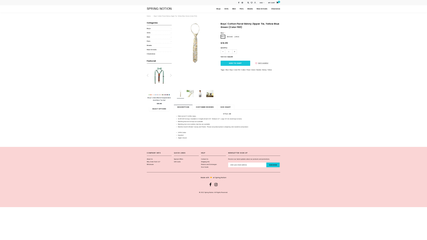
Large (236, 37)
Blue (227, 70)
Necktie (258, 70)
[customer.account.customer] (255, 2)
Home (149, 16)
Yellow (270, 70)
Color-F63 (237, 70)
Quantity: (224, 48)
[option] (159, 89)
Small (223, 36)
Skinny (264, 70)
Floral (248, 70)
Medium (230, 37)
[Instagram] (242, 2)
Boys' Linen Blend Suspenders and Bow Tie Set (159, 99)
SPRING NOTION (159, 8)
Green (253, 70)
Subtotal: (224, 57)
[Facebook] (238, 2)
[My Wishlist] (251, 3)
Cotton (243, 70)
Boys (231, 70)
